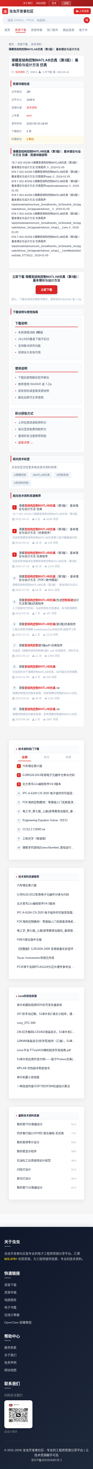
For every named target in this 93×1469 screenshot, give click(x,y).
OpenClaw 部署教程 (18, 1322)
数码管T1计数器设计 (30, 1187)
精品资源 (68, 30)
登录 (54, 3)
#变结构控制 (21, 482)
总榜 (24, 757)
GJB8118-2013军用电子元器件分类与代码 (48, 775)
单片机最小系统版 (28, 1077)
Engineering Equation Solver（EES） (45, 820)
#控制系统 (63, 475)
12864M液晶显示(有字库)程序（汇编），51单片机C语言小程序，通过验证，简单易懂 (46, 1041)
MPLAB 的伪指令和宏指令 (33, 1068)
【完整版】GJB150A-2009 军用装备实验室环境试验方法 (46, 948)
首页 (7, 30)
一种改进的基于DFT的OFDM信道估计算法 (43, 1086)
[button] (46, 289)
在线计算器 (11, 1315)
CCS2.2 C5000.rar (33, 829)
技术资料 (20, 72)
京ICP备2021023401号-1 (46, 1460)
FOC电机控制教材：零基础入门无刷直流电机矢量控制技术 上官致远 (49, 802)
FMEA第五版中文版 (29, 939)
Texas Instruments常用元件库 (35, 957)
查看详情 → (25, 442)
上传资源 (84, 11)
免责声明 (10, 1362)
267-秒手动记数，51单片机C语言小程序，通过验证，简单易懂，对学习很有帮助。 (46, 1013)
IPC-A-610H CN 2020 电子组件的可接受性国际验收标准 (49, 793)
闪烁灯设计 (24, 1169)
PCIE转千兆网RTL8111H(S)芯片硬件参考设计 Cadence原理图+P (46, 966)
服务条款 (10, 1347)
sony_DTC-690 (26, 1022)
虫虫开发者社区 (19, 11)
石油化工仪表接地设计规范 (34, 1160)
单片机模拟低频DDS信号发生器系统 (39, 1004)
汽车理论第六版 (32, 766)
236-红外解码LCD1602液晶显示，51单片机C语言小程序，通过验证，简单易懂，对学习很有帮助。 (46, 1031)
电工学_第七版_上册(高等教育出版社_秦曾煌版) (49, 811)
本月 (46, 757)
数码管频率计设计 (28, 1142)
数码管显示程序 (27, 1151)
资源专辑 (36, 30)
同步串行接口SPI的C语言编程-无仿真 (40, 1133)
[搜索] (87, 20)
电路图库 (10, 1300)
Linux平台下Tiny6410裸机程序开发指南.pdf (44, 1050)
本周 (68, 757)
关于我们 (28, 3)
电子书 (83, 30)
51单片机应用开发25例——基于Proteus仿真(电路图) (46, 1059)
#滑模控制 (20, 475)
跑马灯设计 (24, 1178)
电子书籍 (10, 1307)
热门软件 (52, 30)
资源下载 (20, 30)
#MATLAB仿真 (41, 475)
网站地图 (41, 3)
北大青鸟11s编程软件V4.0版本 (41, 784)
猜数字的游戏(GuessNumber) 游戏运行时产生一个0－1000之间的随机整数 (49, 847)
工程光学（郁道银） (35, 838)
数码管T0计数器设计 (30, 1124)
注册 (66, 3)
